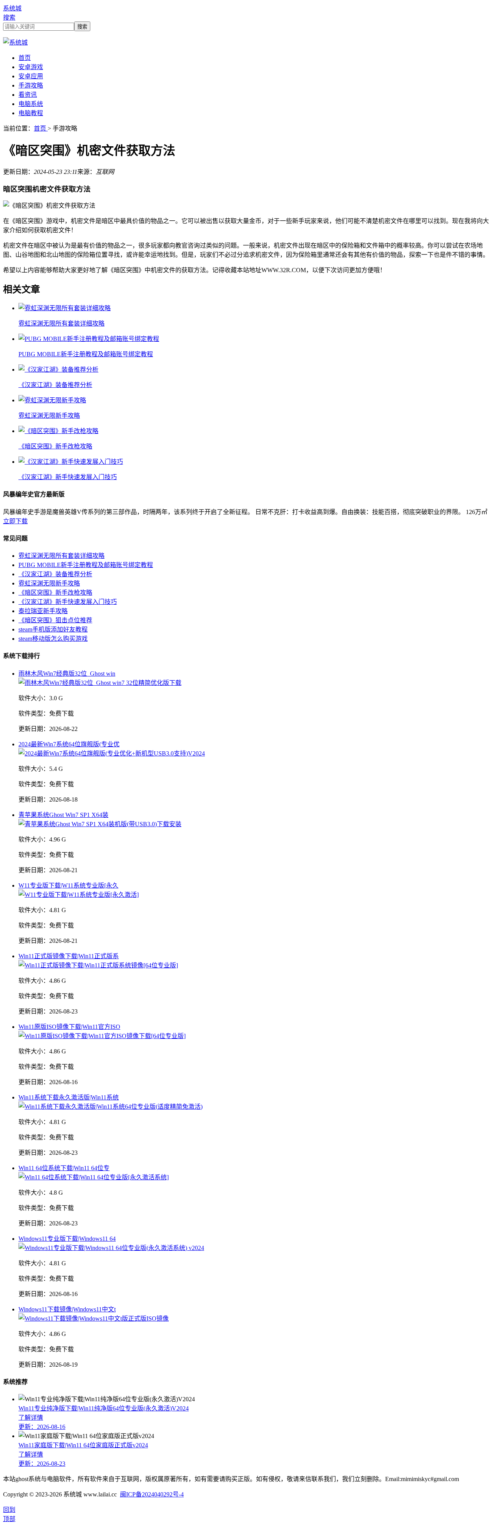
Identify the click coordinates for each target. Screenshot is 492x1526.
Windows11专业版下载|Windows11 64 (67, 1238)
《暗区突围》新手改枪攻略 (55, 592)
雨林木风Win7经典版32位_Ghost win (66, 673)
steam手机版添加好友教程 (53, 629)
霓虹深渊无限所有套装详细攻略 (61, 555)
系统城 (12, 8)
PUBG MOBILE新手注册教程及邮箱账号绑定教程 (85, 565)
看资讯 (27, 94)
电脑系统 (30, 104)
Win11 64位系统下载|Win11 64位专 (64, 1168)
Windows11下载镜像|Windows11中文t (67, 1309)
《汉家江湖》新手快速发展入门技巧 (67, 601)
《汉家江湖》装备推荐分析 (55, 574)
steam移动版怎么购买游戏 (53, 638)
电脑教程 (30, 113)
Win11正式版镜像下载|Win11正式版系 (68, 956)
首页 (24, 58)
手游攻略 (30, 85)
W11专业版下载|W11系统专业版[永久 (68, 885)
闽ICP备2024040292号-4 (152, 1494)
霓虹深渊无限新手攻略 (49, 583)
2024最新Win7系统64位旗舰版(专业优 (69, 744)
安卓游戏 (30, 67)
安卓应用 (30, 76)
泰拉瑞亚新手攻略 (43, 611)
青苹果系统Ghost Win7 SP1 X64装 (63, 815)
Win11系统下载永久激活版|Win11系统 (68, 1097)
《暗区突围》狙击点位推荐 (55, 620)
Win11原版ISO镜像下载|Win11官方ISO (69, 1026)
